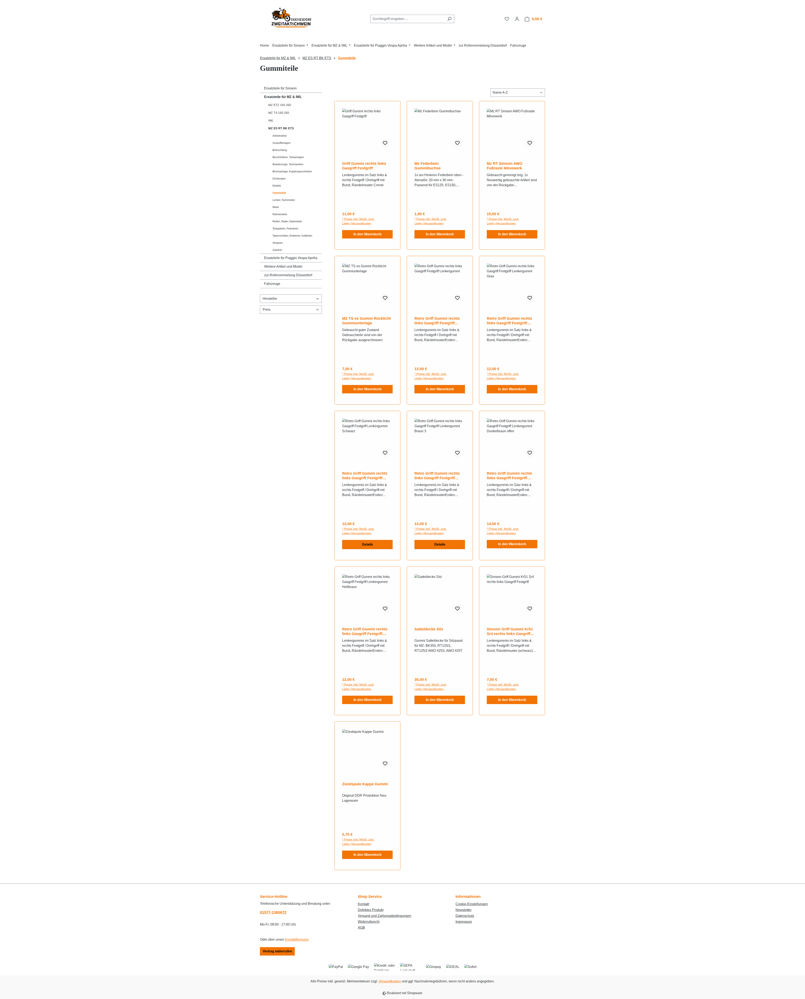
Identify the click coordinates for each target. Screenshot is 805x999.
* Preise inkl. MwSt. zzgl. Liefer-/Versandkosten (358, 221)
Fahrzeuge (272, 283)
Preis (266, 309)
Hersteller (270, 298)
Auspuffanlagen (282, 142)
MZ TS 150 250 (278, 112)
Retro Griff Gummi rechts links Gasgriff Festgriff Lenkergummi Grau (509, 320)
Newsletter (463, 910)
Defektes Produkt (370, 910)
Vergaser (278, 242)
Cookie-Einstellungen (472, 904)
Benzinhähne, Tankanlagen (288, 157)
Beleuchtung (280, 150)
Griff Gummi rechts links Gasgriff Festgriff (364, 165)
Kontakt (363, 904)
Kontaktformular (296, 939)
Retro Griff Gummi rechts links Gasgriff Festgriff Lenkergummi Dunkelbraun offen (511, 475)
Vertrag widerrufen (277, 951)
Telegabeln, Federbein (285, 228)
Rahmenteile (280, 214)
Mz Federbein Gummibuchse (427, 165)
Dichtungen (279, 178)
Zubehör (277, 250)
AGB (361, 927)
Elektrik (277, 185)
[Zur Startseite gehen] (291, 18)
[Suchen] (449, 19)
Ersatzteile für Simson (280, 88)
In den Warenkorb (367, 234)
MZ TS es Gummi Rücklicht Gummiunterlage (366, 320)
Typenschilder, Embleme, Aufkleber (292, 235)
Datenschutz (465, 916)
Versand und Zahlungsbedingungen (384, 916)
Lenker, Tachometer (284, 200)
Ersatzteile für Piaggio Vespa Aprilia (290, 258)
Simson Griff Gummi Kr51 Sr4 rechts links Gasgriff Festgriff (510, 631)
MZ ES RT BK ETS (281, 128)
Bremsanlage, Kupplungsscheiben (292, 171)
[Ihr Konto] (517, 19)
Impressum (464, 921)
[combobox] (407, 19)
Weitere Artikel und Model (283, 266)
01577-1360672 (273, 912)
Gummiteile (279, 192)
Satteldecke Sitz (428, 629)
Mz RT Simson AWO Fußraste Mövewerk (504, 165)
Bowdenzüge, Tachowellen (288, 164)
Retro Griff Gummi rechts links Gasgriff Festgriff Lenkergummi (437, 320)
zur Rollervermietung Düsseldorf (288, 275)
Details (367, 544)
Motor (276, 207)
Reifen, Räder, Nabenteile (287, 221)
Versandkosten (390, 981)
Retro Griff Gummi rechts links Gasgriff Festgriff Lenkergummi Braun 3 (437, 475)
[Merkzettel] (507, 19)
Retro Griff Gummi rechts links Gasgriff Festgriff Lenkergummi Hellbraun (364, 631)
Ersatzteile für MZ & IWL (283, 97)
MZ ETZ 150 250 (279, 105)
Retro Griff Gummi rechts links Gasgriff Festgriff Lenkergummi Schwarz (364, 475)
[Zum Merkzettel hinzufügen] (385, 143)
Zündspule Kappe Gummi (365, 784)
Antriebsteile (280, 135)
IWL (271, 120)
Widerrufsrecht (368, 921)
